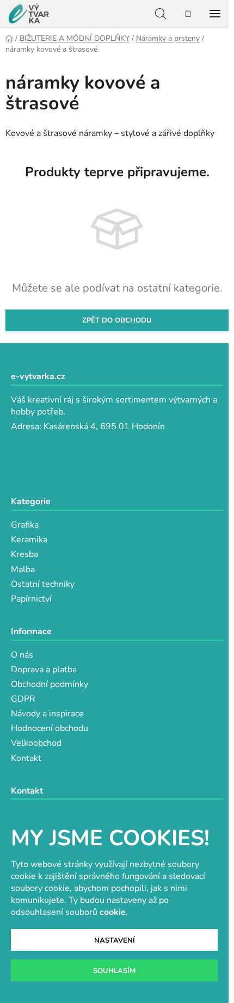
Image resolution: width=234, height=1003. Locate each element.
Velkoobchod (36, 743)
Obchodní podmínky (49, 684)
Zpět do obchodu (117, 320)
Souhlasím (114, 971)
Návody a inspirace (47, 714)
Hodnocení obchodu (49, 728)
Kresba (24, 554)
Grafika (25, 525)
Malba (23, 569)
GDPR (23, 699)
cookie (113, 912)
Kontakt (26, 758)
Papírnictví (31, 599)
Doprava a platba (44, 670)
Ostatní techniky (43, 584)
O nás (22, 655)
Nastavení (114, 940)
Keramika (29, 540)
